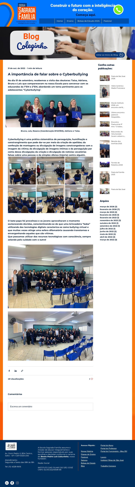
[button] (70, 21)
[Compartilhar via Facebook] (9, 371)
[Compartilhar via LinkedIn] (15, 371)
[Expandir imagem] (22, 171)
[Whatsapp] (7, 483)
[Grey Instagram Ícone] (17, 483)
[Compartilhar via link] (22, 371)
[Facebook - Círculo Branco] (12, 483)
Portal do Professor (109, 448)
